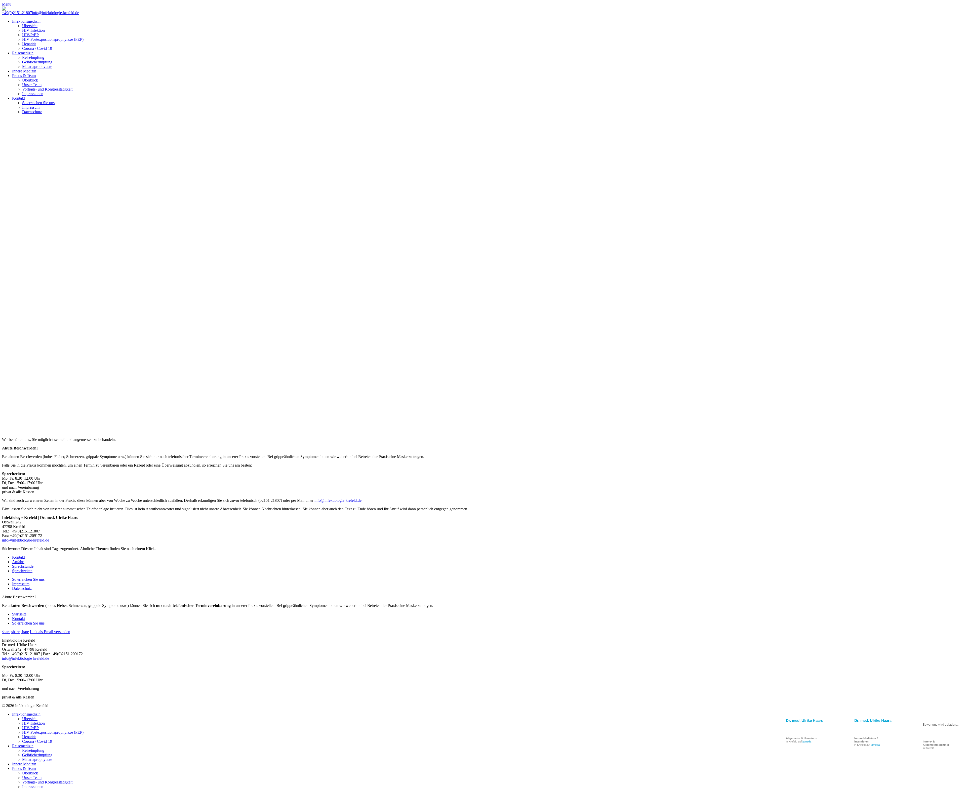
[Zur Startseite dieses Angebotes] (4, 9)
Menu (6, 4)
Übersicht (29, 26)
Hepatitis (29, 44)
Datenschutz (32, 112)
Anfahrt (18, 562)
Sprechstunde (22, 566)
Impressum (30, 107)
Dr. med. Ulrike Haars (873, 720)
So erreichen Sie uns (38, 103)
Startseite (19, 614)
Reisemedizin (22, 53)
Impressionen (32, 94)
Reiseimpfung (33, 57)
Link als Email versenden (50, 632)
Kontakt (18, 98)
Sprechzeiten (22, 571)
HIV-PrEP (30, 35)
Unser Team (32, 84)
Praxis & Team (24, 75)
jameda (875, 744)
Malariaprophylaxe (37, 66)
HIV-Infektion (33, 30)
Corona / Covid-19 (37, 48)
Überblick (30, 80)
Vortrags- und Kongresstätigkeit (47, 89)
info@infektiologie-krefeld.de (55, 13)
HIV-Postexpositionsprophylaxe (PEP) (53, 39)
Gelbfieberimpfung (37, 62)
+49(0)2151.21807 (17, 13)
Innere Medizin (24, 71)
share (6, 632)
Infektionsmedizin (26, 21)
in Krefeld (936, 745)
